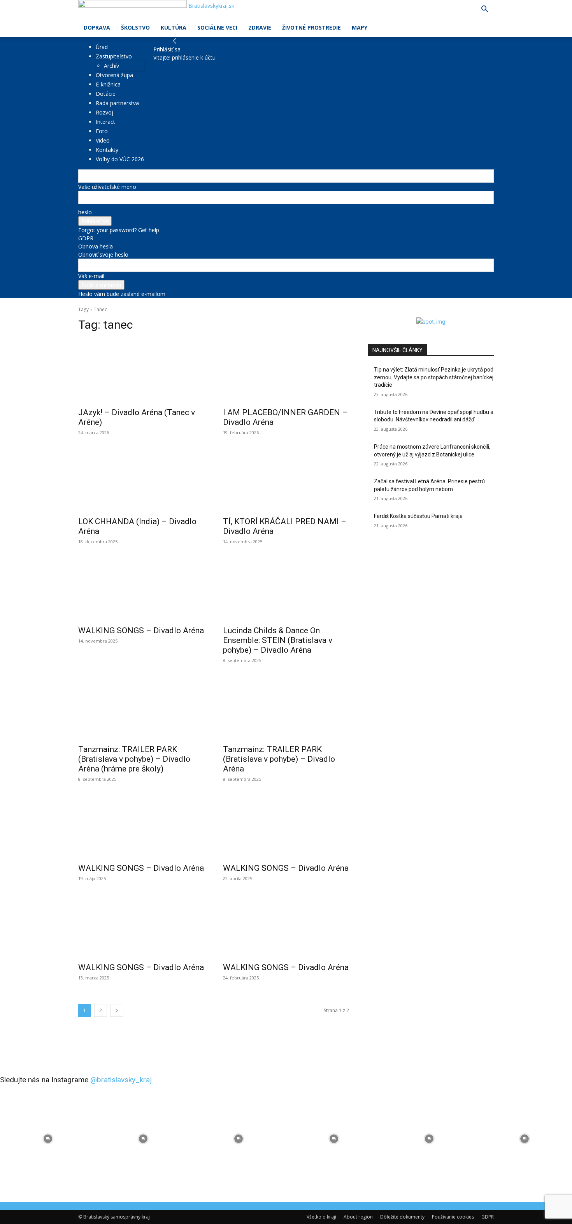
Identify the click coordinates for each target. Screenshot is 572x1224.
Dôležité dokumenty (402, 1216)
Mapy (359, 27)
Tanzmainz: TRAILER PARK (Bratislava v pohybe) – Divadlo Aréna (279, 759)
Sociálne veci (217, 27)
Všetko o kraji (321, 1216)
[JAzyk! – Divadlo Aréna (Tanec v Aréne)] (141, 371)
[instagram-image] (47, 1138)
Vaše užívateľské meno (107, 186)
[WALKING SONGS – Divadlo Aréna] (141, 589)
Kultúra (173, 27)
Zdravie (259, 27)
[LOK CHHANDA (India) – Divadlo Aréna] (141, 480)
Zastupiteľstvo (114, 56)
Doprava (97, 27)
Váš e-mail (91, 276)
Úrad (102, 47)
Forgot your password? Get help (118, 230)
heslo (85, 212)
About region (358, 1216)
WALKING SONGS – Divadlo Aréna (141, 630)
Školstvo (135, 27)
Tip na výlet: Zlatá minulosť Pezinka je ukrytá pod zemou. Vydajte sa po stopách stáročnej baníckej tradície (433, 377)
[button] (484, 10)
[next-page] (116, 1010)
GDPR (85, 238)
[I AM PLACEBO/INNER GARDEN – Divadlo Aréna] (286, 371)
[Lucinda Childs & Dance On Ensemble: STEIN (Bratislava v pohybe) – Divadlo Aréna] (286, 589)
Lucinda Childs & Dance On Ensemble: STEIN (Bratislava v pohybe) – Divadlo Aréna (277, 640)
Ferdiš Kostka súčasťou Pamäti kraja (418, 516)
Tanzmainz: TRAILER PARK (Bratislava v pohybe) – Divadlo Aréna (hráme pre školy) (134, 759)
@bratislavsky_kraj (121, 1079)
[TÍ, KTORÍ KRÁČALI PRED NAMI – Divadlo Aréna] (286, 480)
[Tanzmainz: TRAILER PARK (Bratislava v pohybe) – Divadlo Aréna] (286, 708)
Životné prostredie (311, 27)
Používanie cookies (453, 1216)
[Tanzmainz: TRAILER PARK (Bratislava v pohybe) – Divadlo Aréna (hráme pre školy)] (141, 708)
